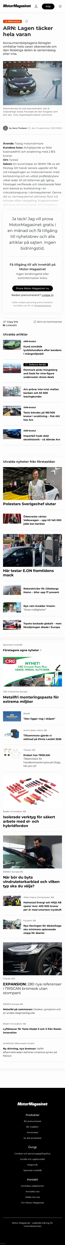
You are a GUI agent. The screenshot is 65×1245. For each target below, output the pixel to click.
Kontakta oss (32, 1191)
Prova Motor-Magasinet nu (32, 288)
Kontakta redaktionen (32, 1186)
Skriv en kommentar (49, 321)
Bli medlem (32, 1126)
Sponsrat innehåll (32, 1170)
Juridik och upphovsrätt (32, 1159)
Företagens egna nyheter (21, 650)
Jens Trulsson (19, 128)
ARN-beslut (14, 21)
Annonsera (32, 1132)
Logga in (48, 295)
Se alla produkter (33, 1138)
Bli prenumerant (32, 1121)
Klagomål (32, 1164)
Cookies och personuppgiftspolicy (32, 1153)
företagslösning (42, 305)
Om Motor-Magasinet (32, 1202)
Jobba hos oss (32, 1197)
